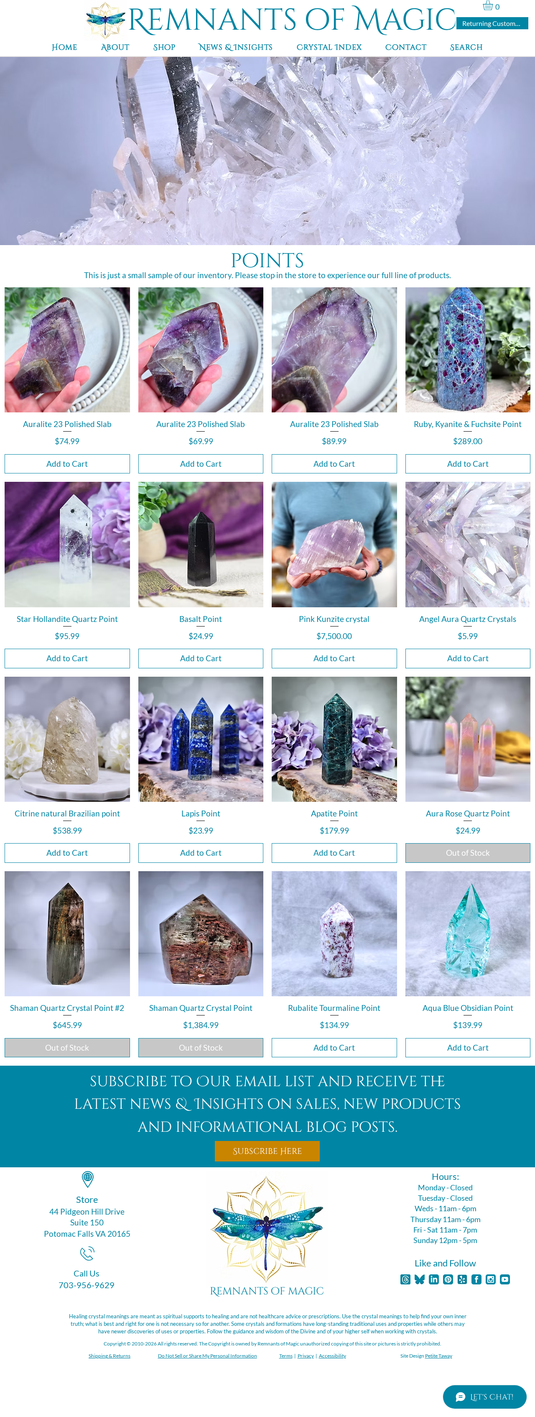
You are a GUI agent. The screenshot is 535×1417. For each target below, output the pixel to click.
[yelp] (462, 1279)
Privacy (306, 1356)
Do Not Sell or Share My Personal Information (207, 1356)
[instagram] (491, 1279)
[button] (494, 5)
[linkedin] (434, 1279)
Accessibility (332, 1356)
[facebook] (476, 1279)
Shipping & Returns (109, 1356)
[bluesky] (420, 1279)
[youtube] (505, 1279)
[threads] (405, 1279)
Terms (286, 1356)
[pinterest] (448, 1279)
